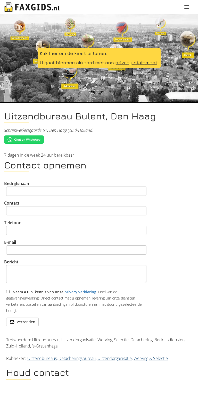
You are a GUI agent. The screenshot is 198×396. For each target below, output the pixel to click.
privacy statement (136, 62)
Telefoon (12, 222)
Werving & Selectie (151, 358)
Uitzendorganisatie (114, 358)
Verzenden (26, 321)
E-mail (10, 242)
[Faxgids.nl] (32, 7)
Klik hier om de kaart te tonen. (74, 53)
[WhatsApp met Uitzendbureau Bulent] (99, 139)
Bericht (11, 262)
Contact (11, 203)
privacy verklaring (80, 291)
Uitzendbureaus (42, 358)
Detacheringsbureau (77, 358)
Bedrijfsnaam (17, 183)
